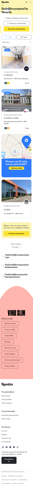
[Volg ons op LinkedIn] (10, 447)
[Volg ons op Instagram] (2, 447)
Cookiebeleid (22, 480)
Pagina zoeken (5, 419)
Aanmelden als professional (9, 415)
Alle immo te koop (10, 348)
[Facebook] (6, 447)
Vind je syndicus (9, 366)
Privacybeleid (5, 483)
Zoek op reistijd (9, 330)
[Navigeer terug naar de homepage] (5, 2)
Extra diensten (5, 442)
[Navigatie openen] (31, 2)
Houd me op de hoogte (16, 234)
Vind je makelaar (9, 354)
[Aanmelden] (26, 2)
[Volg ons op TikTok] (17, 447)
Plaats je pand (5, 396)
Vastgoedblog (9, 336)
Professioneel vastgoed (12, 360)
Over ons (4, 431)
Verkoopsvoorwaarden (9, 480)
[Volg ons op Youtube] (13, 447)
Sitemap (4, 476)
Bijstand (4, 434)
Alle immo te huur (10, 324)
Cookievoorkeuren (18, 483)
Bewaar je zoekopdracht (18, 23)
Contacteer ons (6, 438)
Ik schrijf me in (9, 460)
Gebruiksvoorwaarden (15, 476)
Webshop (7, 342)
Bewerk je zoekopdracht (16, 29)
